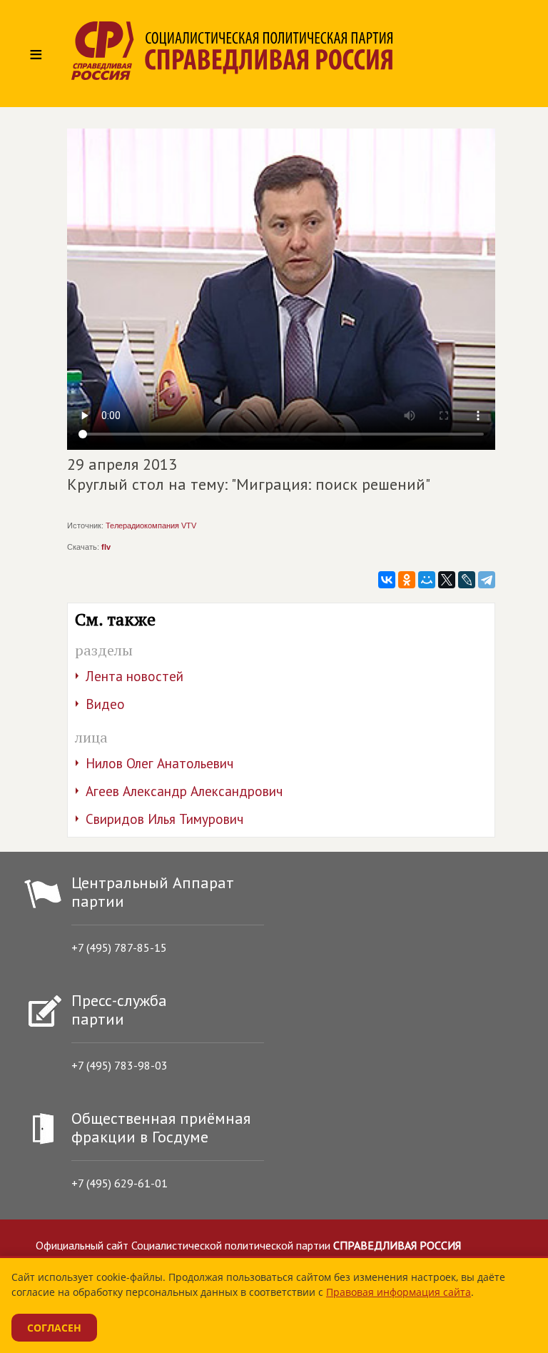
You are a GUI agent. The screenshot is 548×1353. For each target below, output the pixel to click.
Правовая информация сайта (398, 1292)
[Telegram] (486, 579)
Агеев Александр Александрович (184, 791)
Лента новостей (134, 676)
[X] (446, 579)
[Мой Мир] (426, 579)
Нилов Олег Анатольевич (159, 763)
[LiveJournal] (466, 579)
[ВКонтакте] (386, 579)
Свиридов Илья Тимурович (164, 819)
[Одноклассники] (406, 579)
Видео (105, 704)
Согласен (54, 1327)
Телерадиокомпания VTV (151, 525)
